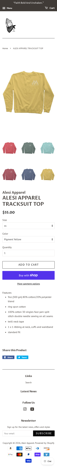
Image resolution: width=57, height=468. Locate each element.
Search (28, 382)
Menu (9, 8)
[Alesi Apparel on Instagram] (25, 409)
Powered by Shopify (44, 443)
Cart (52, 8)
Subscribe (44, 433)
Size (4, 220)
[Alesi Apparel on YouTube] (32, 409)
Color (5, 233)
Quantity (7, 247)
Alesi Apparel (27, 443)
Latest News (29, 391)
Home (5, 48)
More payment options (28, 283)
